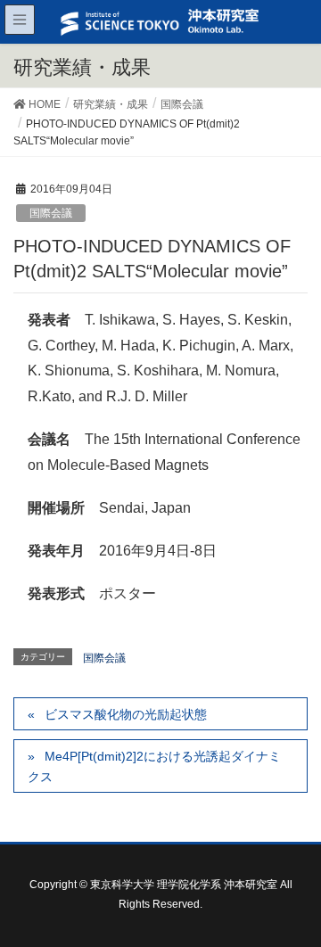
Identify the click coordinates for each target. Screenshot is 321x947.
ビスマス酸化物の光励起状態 (126, 714)
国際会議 (50, 213)
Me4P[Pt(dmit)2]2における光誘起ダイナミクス (154, 766)
